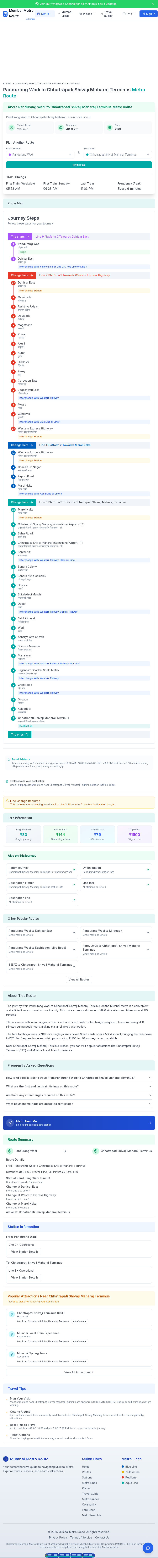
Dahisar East (25, 258)
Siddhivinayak (27, 618)
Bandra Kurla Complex (32, 575)
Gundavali (24, 413)
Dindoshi (23, 362)
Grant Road (25, 684)
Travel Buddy (108, 13)
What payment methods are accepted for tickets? (39, 1103)
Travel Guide (90, 1493)
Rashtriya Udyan (28, 306)
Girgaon (23, 699)
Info (129, 13)
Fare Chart (88, 1509)
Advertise (30, 19)
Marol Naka (25, 485)
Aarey (21, 371)
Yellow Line (132, 1472)
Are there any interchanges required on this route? (40, 1095)
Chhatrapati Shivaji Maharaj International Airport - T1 (50, 542)
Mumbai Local (66, 13)
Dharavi (23, 585)
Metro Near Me (91, 1515)
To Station (89, 148)
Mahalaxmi (24, 655)
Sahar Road (25, 533)
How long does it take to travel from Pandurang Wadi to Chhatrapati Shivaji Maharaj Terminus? (70, 1077)
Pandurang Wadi (29, 244)
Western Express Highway (35, 428)
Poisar (22, 334)
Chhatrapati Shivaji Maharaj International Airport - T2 (51, 524)
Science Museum (29, 646)
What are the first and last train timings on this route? (42, 1086)
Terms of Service (81, 1537)
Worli (21, 627)
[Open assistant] (148, 1548)
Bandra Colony (27, 566)
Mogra (22, 404)
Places (87, 13)
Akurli (21, 343)
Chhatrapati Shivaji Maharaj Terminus (43, 718)
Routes (7, 83)
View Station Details (25, 1251)
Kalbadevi (24, 708)
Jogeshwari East (28, 389)
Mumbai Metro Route (21, 13)
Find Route (79, 164)
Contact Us (102, 1537)
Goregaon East (27, 380)
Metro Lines (89, 1482)
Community (89, 1504)
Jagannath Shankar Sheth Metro (38, 670)
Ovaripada (24, 297)
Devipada (24, 315)
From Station (13, 148)
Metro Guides (90, 1499)
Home (86, 1466)
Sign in (150, 13)
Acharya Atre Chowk (31, 636)
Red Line (131, 1477)
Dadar (22, 603)
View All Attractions (77, 1372)
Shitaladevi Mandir (29, 594)
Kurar (21, 352)
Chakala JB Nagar (29, 467)
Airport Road (26, 476)
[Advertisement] (79, 49)
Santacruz (24, 552)
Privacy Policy (58, 1537)
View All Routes (79, 979)
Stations (87, 1477)
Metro (45, 13)
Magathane (25, 325)
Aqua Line (131, 1482)
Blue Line (131, 1466)
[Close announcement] (152, 4)
